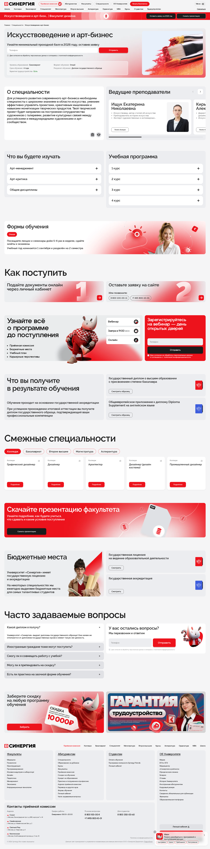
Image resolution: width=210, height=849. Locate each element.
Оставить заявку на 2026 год (161, 16)
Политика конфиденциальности (141, 838)
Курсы (158, 746)
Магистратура (84, 451)
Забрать (24, 726)
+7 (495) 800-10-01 (93, 818)
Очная (12, 234)
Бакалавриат (33, 451)
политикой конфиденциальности (177, 357)
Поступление (192, 842)
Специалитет (114, 746)
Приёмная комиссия (72, 746)
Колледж (12, 451)
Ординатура (184, 746)
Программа (162, 842)
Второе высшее (58, 451)
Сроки (171, 842)
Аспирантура (109, 451)
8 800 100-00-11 (119, 298)
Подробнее (15, 485)
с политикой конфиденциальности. (70, 55)
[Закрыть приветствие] (154, 831)
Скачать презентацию (191, 16)
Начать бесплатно (139, 4)
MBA (194, 746)
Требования (180, 842)
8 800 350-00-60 (126, 815)
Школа (203, 746)
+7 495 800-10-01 (140, 298)
